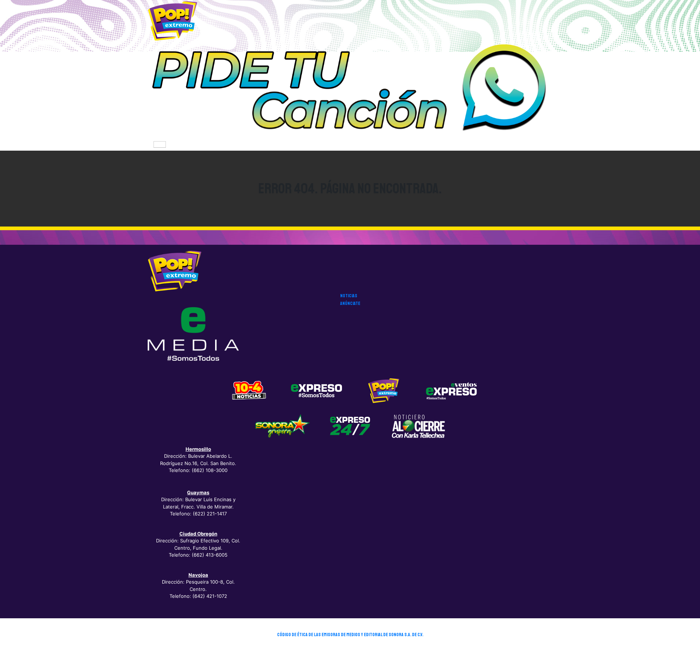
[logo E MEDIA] (193, 334)
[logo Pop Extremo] (383, 390)
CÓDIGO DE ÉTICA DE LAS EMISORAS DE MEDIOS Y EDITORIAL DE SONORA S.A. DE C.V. (350, 635)
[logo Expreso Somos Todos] (316, 392)
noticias (348, 296)
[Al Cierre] (417, 426)
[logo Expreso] (451, 390)
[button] (350, 89)
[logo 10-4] (249, 390)
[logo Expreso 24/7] (350, 426)
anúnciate (350, 303)
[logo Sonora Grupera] (282, 426)
